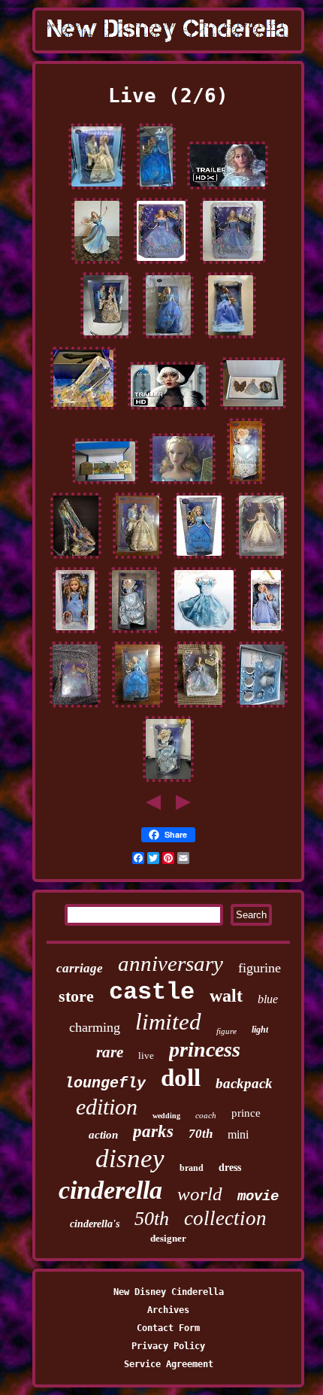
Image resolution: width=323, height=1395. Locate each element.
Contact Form (168, 1328)
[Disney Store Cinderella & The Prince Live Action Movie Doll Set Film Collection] (96, 189)
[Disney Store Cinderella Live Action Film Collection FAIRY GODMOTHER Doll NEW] (134, 633)
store (76, 996)
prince (246, 1113)
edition (106, 1106)
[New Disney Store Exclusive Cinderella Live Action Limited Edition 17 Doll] (230, 338)
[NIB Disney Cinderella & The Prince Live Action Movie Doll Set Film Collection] (105, 338)
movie (258, 1196)
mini (238, 1134)
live (146, 1055)
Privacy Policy (168, 1346)
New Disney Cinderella (168, 1292)
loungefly (105, 1083)
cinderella (110, 1190)
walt (226, 995)
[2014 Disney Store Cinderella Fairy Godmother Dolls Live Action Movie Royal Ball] (182, 484)
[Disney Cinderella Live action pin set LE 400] (253, 410)
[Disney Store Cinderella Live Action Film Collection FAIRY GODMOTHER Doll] (246, 484)
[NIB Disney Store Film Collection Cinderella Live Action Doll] (199, 558)
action (103, 1135)
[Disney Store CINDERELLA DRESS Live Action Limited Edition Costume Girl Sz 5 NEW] (204, 633)
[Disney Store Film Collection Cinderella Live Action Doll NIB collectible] (137, 707)
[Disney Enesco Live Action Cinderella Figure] (96, 264)
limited (168, 1021)
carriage (79, 968)
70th (201, 1134)
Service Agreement (168, 1364)
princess (204, 1049)
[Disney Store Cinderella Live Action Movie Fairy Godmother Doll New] (168, 782)
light (260, 1029)
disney (130, 1158)
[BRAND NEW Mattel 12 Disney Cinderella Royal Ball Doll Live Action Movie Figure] (233, 264)
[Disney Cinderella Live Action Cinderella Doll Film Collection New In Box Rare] (168, 338)
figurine (259, 967)
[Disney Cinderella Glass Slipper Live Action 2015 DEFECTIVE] (75, 558)
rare (109, 1052)
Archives (168, 1310)
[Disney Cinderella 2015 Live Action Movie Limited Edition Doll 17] (266, 633)
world (199, 1194)
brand (192, 1168)
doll (181, 1077)
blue (268, 999)
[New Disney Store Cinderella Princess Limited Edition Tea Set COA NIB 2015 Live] (262, 707)
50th (151, 1219)
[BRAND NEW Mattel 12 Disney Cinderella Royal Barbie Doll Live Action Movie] (161, 264)
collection (225, 1218)
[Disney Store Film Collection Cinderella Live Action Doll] (156, 189)
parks (153, 1131)
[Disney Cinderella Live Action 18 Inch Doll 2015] (75, 633)
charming (94, 1027)
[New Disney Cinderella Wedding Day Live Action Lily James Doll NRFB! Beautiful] (261, 558)
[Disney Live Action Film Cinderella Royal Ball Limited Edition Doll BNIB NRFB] (199, 707)
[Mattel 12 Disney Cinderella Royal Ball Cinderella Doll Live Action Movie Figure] (75, 707)
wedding (166, 1115)
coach (205, 1115)
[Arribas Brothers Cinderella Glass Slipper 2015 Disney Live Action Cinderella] (83, 410)
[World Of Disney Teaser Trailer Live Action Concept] (168, 410)
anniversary (170, 963)
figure (226, 1031)
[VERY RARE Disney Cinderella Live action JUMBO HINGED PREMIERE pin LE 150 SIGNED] (105, 484)
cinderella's (94, 1224)
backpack (244, 1083)
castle (152, 992)
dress (230, 1167)
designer (168, 1238)
